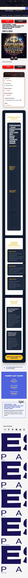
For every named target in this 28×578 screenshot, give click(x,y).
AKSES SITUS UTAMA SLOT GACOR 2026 (14, 357)
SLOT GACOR (12, 146)
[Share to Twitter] (5, 429)
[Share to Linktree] (12, 429)
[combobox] (12, 8)
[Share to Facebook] (8, 429)
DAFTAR (20, 21)
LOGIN (7, 21)
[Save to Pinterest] (16, 429)
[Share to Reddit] (20, 429)
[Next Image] (25, 45)
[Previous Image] (2, 45)
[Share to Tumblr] (24, 429)
